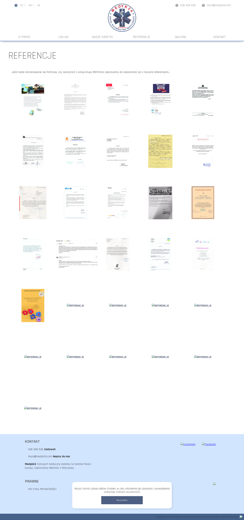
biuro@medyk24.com (219, 5)
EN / (31, 5)
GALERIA (180, 37)
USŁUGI (63, 37)
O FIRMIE (24, 37)
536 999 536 (188, 5)
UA (38, 5)
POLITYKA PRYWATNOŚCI (42, 489)
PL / (23, 5)
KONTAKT (219, 37)
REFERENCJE (141, 37)
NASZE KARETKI (102, 37)
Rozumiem (122, 500)
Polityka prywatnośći (128, 492)
